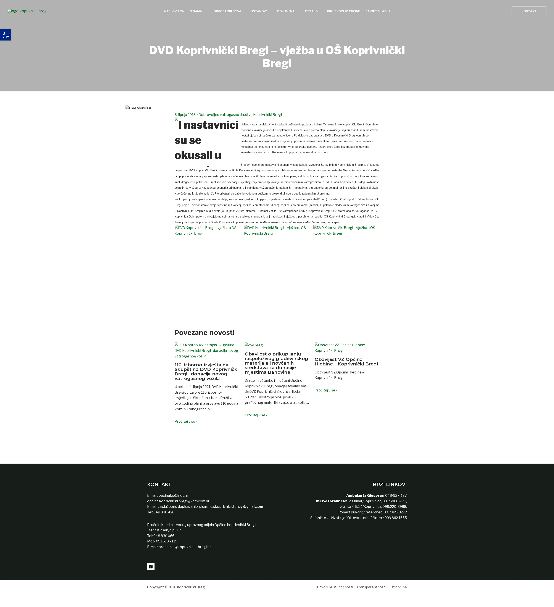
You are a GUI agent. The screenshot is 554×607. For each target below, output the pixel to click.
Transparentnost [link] (370, 587)
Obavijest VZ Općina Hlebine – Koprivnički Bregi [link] (346, 362)
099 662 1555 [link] (396, 518)
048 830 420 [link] (163, 512)
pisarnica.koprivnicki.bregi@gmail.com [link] (231, 507)
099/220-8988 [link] (394, 507)
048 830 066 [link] (163, 536)
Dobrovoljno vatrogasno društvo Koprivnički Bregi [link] (240, 115)
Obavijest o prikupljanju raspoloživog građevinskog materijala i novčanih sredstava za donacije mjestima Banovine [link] (276, 363)
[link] (5, 35)
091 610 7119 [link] (166, 541)
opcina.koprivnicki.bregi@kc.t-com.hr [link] (178, 501)
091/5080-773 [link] (394, 501)
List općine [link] (397, 587)
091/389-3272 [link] (395, 512)
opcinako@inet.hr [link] (173, 495)
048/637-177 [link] (396, 495)
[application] (204, 11)
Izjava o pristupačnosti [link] (334, 587)
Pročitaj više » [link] (186, 421)
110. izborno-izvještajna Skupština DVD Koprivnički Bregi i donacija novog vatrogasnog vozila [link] (206, 371)
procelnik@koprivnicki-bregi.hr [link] (185, 547)
